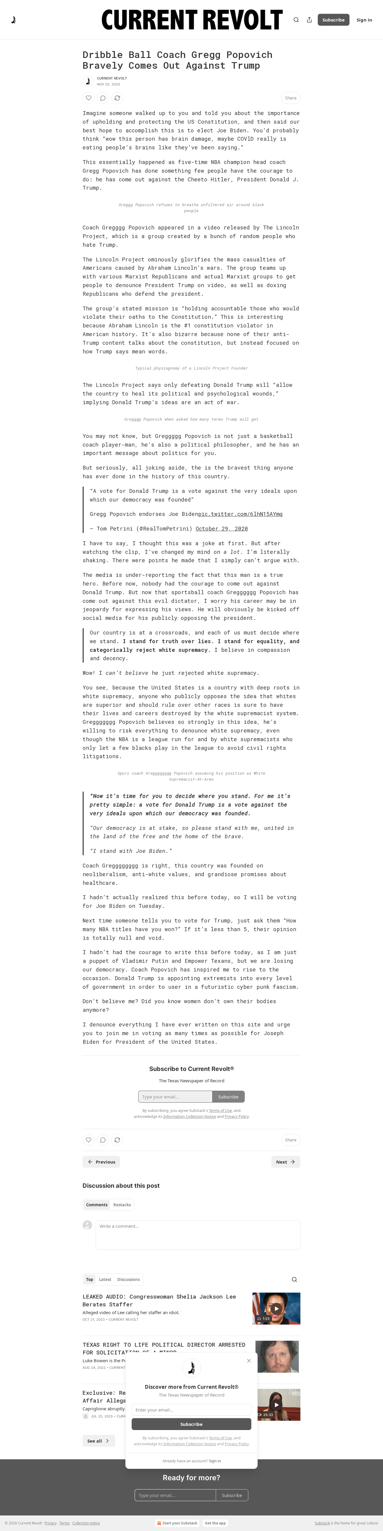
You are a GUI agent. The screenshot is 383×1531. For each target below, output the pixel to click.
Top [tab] (89, 1279)
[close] (249, 1361)
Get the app (215, 1523)
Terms (64, 1523)
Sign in (364, 20)
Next (281, 1162)
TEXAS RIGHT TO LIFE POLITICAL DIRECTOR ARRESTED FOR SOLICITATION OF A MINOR (164, 1348)
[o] (276, 1309)
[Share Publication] (309, 20)
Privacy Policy (237, 1443)
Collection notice (86, 1523)
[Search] (296, 20)
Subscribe (334, 20)
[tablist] (108, 1205)
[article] (191, 1311)
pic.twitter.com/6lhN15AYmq (240, 513)
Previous (105, 1162)
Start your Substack (179, 1523)
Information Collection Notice (189, 1443)
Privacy (51, 1523)
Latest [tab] (105, 1279)
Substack (322, 1523)
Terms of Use (220, 1437)
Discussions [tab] (128, 1279)
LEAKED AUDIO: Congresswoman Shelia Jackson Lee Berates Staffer (159, 1300)
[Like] (89, 98)
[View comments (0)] (103, 98)
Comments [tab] (96, 1204)
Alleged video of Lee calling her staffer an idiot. (131, 1312)
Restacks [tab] (122, 1204)
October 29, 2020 (222, 528)
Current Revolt (112, 78)
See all (94, 1441)
